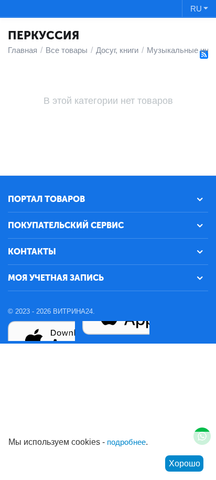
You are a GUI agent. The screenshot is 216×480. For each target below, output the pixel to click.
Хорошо (184, 463)
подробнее (126, 442)
